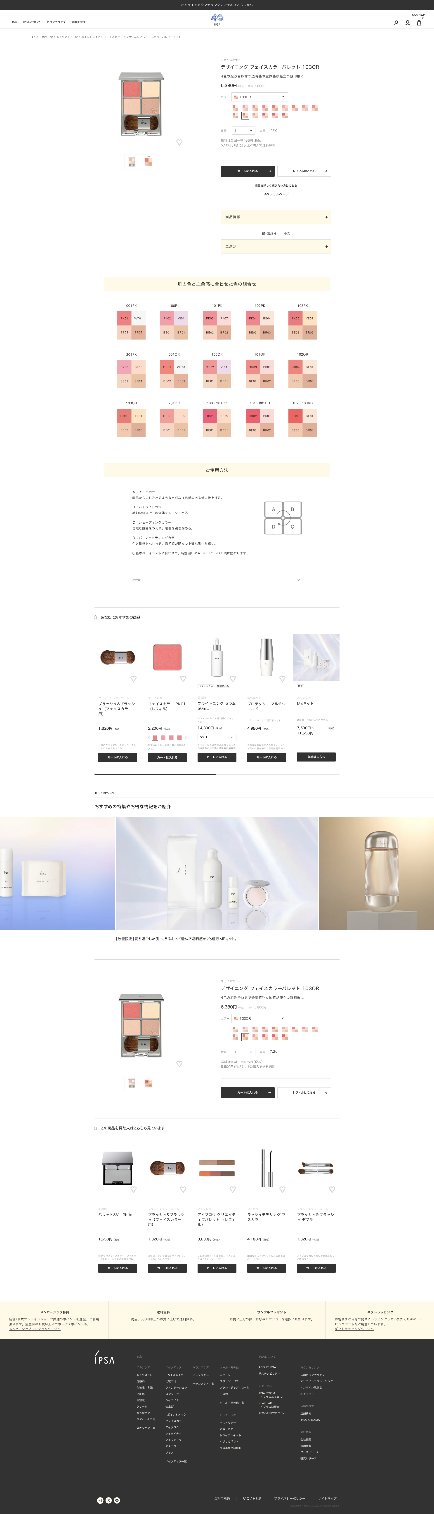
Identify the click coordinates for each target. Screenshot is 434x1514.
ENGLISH (269, 233)
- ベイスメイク (174, 1374)
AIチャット (307, 1393)
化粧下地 (170, 1381)
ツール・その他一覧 (232, 1402)
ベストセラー (206, 686)
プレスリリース (309, 1452)
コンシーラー (173, 1393)
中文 (287, 233)
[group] (217, 879)
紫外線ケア (143, 1412)
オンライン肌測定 (311, 1387)
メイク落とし (145, 1374)
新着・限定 (226, 1428)
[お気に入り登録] (179, 143)
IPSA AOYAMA (310, 1419)
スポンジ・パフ (229, 1381)
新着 (350, 686)
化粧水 (141, 1393)
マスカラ (170, 1446)
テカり (357, 722)
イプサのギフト (229, 1441)
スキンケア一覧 (146, 1428)
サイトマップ (327, 1498)
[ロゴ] (217, 19)
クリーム (142, 1406)
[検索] (396, 23)
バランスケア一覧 (203, 1383)
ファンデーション (176, 1387)
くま (200, 722)
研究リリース (308, 1458)
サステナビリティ (269, 1373)
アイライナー (173, 1433)
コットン (225, 1374)
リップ (169, 1452)
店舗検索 (305, 1413)
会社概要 (305, 1439)
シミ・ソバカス (206, 718)
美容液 (141, 1400)
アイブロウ (172, 1427)
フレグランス (201, 1374)
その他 (224, 1393)
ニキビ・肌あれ (372, 718)
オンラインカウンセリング (316, 1381)
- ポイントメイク (175, 1414)
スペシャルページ (276, 194)
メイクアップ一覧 (176, 1461)
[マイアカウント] (407, 23)
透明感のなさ (224, 718)
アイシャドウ (173, 1440)
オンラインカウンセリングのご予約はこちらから (217, 5)
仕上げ (169, 1406)
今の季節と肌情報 (230, 1447)
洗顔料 (141, 1381)
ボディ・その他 (146, 1419)
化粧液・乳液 (145, 1387)
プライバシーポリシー (289, 1498)
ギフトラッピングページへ (354, 1329)
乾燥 (349, 722)
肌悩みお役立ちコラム (272, 1413)
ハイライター (173, 1400)
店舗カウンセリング (312, 1374)
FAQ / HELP (418, 15)
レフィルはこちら (304, 171)
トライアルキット (230, 1435)
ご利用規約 (222, 1498)
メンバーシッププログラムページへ (35, 1329)
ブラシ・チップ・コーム (234, 1387)
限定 (300, 686)
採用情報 (305, 1445)
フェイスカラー (174, 1421)
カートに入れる (247, 171)
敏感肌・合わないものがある (312, 720)
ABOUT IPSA (267, 1367)
